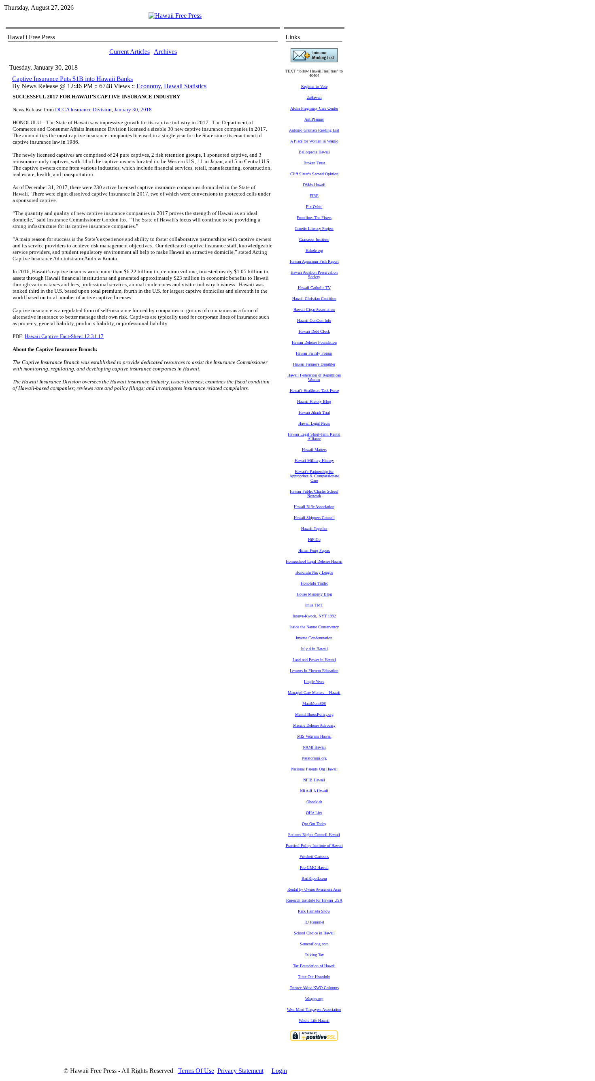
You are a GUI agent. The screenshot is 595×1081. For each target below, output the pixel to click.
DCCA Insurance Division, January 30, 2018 (103, 109)
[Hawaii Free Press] (175, 15)
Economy (148, 86)
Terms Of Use (196, 1070)
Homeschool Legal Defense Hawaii (314, 561)
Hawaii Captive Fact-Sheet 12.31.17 (64, 336)
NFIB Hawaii (314, 780)
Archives (165, 51)
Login (279, 1070)
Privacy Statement (240, 1070)
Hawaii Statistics (185, 86)
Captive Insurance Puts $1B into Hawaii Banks (72, 78)
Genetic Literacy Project (314, 228)
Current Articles (129, 51)
